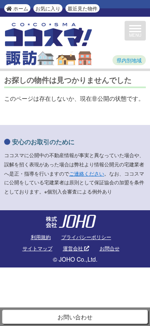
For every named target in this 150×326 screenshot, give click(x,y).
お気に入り (47, 8)
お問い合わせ (75, 317)
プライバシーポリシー (86, 236)
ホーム (20, 8)
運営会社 (73, 248)
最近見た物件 (83, 8)
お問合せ (110, 248)
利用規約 (41, 236)
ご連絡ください (86, 173)
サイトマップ (37, 248)
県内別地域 (129, 60)
